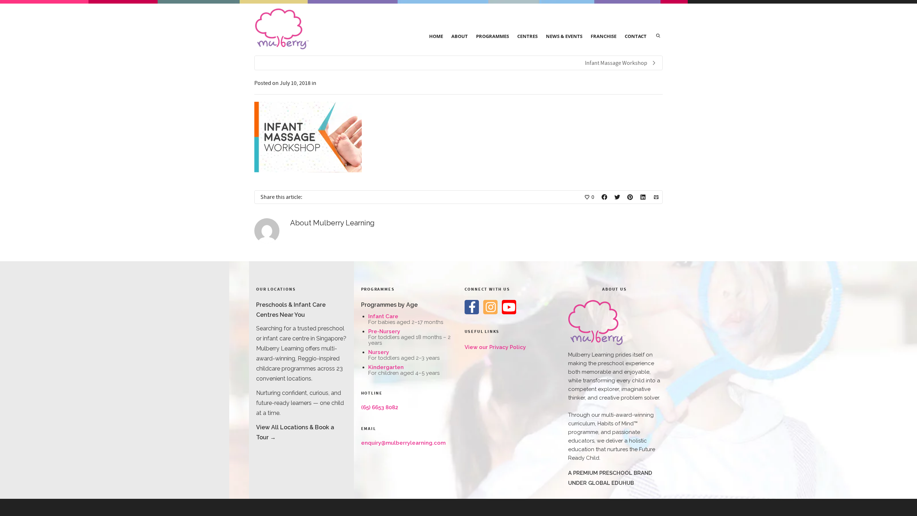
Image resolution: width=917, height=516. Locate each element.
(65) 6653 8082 (379, 407)
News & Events (564, 36)
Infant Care (383, 316)
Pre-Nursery (384, 331)
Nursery (378, 352)
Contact (636, 36)
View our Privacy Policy (495, 347)
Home (436, 36)
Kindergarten (386, 367)
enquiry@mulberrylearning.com (403, 443)
